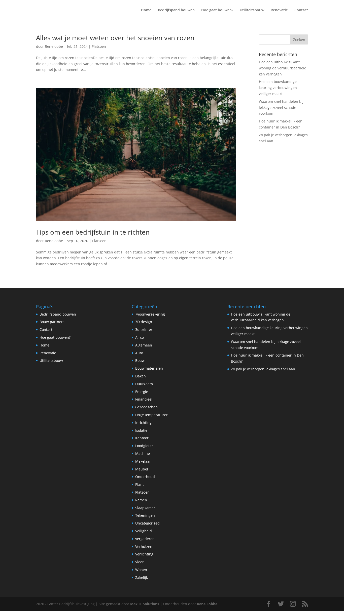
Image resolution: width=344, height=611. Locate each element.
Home (146, 10)
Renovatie (279, 10)
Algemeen (143, 345)
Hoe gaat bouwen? (217, 10)
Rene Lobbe (207, 603)
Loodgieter (144, 445)
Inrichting (143, 422)
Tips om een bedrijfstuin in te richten (93, 232)
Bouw (140, 360)
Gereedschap (146, 407)
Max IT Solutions (144, 603)
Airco (139, 337)
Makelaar (143, 461)
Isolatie (141, 430)
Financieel (143, 399)
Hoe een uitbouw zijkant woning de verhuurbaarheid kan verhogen (282, 68)
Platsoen (99, 46)
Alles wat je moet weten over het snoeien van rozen (115, 37)
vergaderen (145, 538)
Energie (141, 391)
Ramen (141, 500)
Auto (139, 353)
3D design (143, 321)
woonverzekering (150, 314)
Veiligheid (143, 531)
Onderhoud (145, 476)
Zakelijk (141, 577)
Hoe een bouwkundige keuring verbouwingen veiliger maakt (278, 87)
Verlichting (144, 554)
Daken (140, 376)
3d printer (143, 329)
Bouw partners (52, 321)
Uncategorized (147, 523)
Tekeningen (145, 515)
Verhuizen (143, 546)
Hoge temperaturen (151, 414)
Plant (139, 484)
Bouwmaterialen (149, 368)
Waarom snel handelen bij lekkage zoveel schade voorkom (281, 107)
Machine (142, 453)
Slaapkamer (145, 507)
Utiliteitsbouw (252, 10)
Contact (301, 10)
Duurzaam (144, 383)
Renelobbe (54, 46)
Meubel (141, 469)
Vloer (139, 561)
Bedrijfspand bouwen (176, 10)
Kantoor (142, 437)
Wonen (141, 569)
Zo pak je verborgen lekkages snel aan (263, 369)
